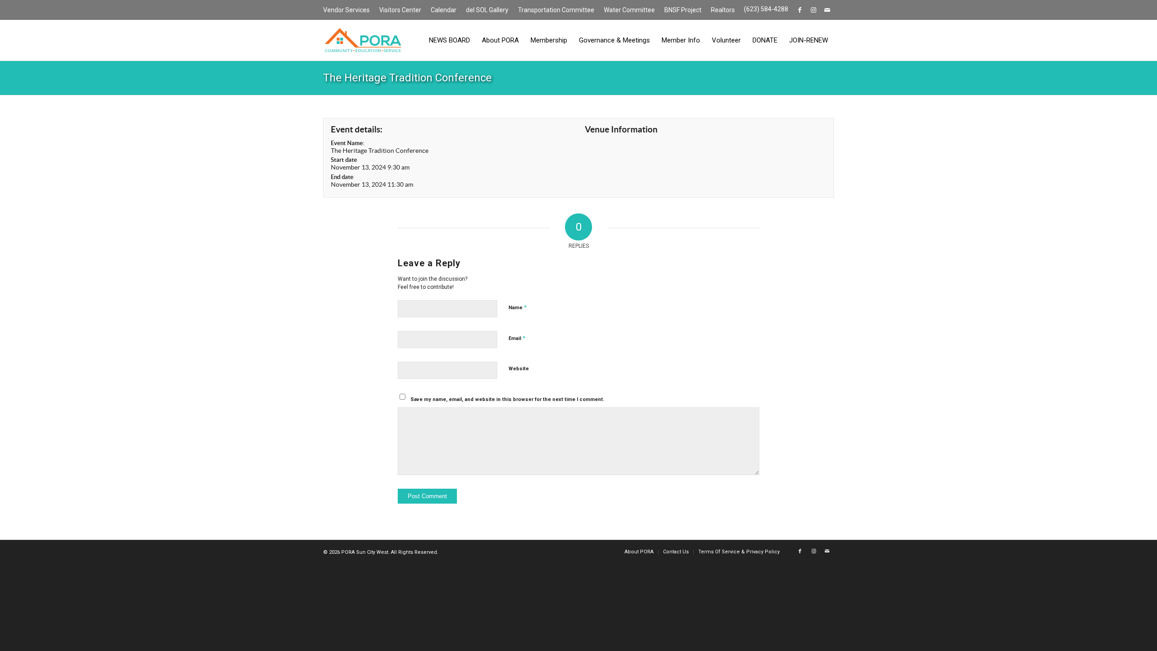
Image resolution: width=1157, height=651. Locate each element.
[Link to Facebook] (799, 10)
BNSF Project (682, 10)
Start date (344, 159)
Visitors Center (400, 10)
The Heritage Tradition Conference (407, 77)
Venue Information (621, 129)
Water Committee (629, 10)
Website (518, 369)
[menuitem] (349, 10)
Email (516, 338)
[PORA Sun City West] (363, 40)
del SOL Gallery (487, 10)
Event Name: (347, 143)
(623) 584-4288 (766, 9)
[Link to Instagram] (813, 10)
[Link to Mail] (827, 10)
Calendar (443, 10)
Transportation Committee (556, 10)
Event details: (356, 129)
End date (342, 177)
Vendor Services (346, 10)
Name (517, 307)
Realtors (723, 10)
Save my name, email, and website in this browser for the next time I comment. (507, 399)
